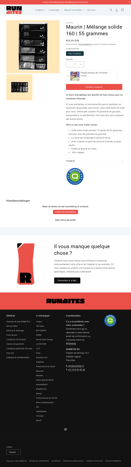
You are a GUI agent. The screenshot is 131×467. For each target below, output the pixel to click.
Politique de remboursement (73, 461)
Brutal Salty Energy (44, 339)
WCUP (38, 420)
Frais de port (11, 335)
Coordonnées (56, 461)
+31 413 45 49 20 (76, 369)
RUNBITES (23, 461)
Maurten (69, 23)
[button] (40, 10)
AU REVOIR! (41, 344)
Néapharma (41, 389)
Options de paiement (15, 344)
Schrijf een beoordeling (65, 212)
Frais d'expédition (85, 44)
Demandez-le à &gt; (67, 280)
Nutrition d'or (42, 357)
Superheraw (41, 411)
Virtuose (39, 416)
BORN (38, 335)
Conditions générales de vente (19, 349)
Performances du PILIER (46, 398)
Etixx (38, 353)
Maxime (39, 375)
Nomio (39, 394)
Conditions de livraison (16, 339)
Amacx (39, 322)
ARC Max (40, 326)
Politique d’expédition (113, 461)
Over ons (10, 353)
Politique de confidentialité (39, 461)
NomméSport (42, 384)
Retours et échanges (15, 331)
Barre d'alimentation (45, 402)
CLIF (38, 349)
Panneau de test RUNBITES (18, 322)
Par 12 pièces (75, 54)
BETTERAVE (41, 331)
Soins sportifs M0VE (45, 380)
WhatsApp (71, 343)
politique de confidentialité (17, 357)
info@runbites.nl (76, 366)
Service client (12, 326)
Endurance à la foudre (45, 366)
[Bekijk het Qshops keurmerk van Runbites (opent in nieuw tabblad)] (95, 176)
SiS (37, 407)
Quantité (69, 59)
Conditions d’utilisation (94, 461)
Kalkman (40, 362)
